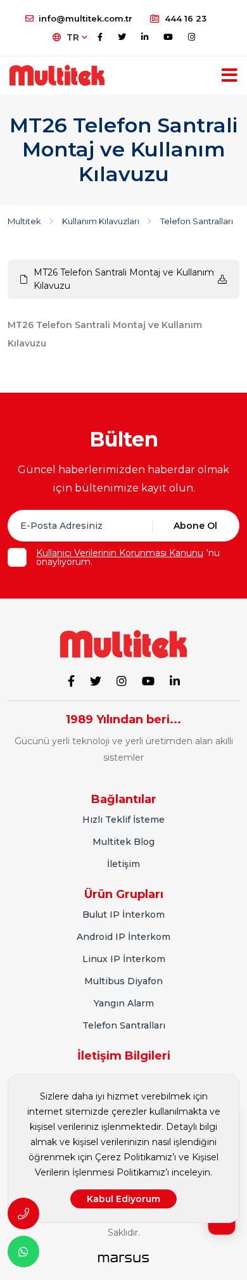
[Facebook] (100, 37)
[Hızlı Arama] (23, 1213)
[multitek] (57, 75)
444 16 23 (185, 18)
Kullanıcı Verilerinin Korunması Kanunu (119, 553)
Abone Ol (195, 525)
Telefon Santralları (123, 1025)
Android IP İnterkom (123, 936)
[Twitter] (122, 37)
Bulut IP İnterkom (123, 914)
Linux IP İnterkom (123, 959)
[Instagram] (191, 37)
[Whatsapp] (23, 1251)
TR (74, 37)
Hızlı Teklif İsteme (123, 819)
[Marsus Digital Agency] (123, 1258)
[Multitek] (123, 643)
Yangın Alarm (124, 1003)
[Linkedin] (144, 37)
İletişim (123, 864)
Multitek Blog (123, 841)
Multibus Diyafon (123, 981)
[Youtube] (168, 37)
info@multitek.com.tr (85, 18)
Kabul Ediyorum (123, 1199)
